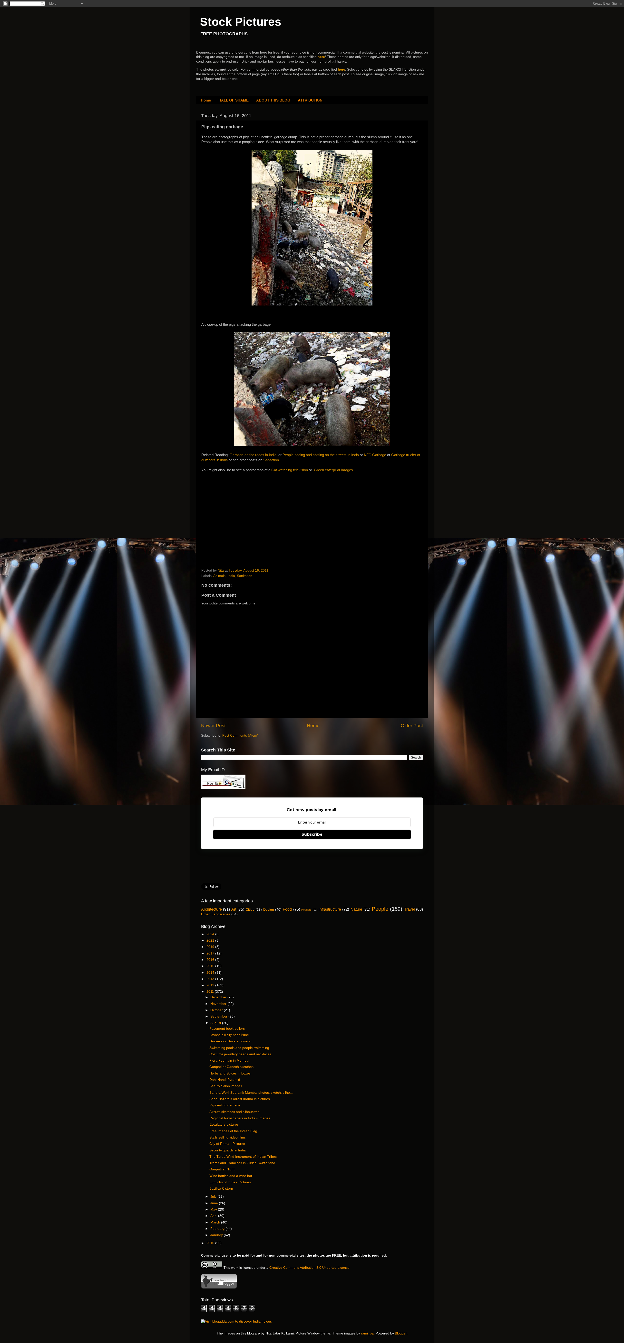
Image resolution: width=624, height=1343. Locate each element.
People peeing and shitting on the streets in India (321, 455)
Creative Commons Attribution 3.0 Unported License (309, 1267)
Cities (250, 909)
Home (206, 100)
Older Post (412, 725)
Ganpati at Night (221, 1169)
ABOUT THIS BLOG (273, 100)
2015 (210, 966)
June (214, 1203)
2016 (210, 960)
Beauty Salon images (225, 1086)
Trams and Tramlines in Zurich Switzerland (242, 1163)
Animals (219, 576)
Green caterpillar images (333, 470)
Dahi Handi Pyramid (224, 1080)
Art (233, 909)
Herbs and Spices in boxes (230, 1073)
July (213, 1196)
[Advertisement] (237, 513)
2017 (210, 953)
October (217, 1010)
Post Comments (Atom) (240, 735)
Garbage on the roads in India (253, 455)
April (214, 1216)
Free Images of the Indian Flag (233, 1131)
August (216, 1023)
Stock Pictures (240, 21)
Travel (409, 909)
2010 (210, 1243)
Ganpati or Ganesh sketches (231, 1067)
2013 (210, 979)
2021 (210, 940)
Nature (356, 909)
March (215, 1222)
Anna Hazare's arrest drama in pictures (239, 1099)
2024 (210, 934)
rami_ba (367, 1333)
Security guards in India (227, 1150)
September (219, 1016)
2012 (210, 985)
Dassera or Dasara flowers (230, 1041)
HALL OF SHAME (233, 100)
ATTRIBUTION (310, 100)
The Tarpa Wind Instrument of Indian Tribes (243, 1156)
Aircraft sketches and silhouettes (234, 1112)
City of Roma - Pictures (227, 1144)
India (231, 576)
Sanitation (271, 460)
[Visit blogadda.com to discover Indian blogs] (236, 1321)
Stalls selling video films (227, 1137)
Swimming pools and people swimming (239, 1048)
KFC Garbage (375, 455)
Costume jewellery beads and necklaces (240, 1054)
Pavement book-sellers (227, 1028)
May (214, 1209)
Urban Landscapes (215, 914)
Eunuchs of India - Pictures (230, 1182)
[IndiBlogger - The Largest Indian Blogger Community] (219, 1287)
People (380, 909)
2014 (210, 972)
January (217, 1235)
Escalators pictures (224, 1124)
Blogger (401, 1333)
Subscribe (312, 834)
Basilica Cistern (221, 1188)
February (217, 1229)
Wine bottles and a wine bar (230, 1176)
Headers (306, 909)
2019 (210, 947)
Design (268, 909)
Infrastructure (330, 909)
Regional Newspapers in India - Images (239, 1118)
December (218, 997)
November (218, 1004)
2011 (210, 991)
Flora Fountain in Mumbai (229, 1060)
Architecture (211, 909)
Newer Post (213, 725)
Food (287, 909)
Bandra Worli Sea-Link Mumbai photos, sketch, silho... (251, 1092)
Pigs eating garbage (224, 1105)
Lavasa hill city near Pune (229, 1035)
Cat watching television (289, 470)
